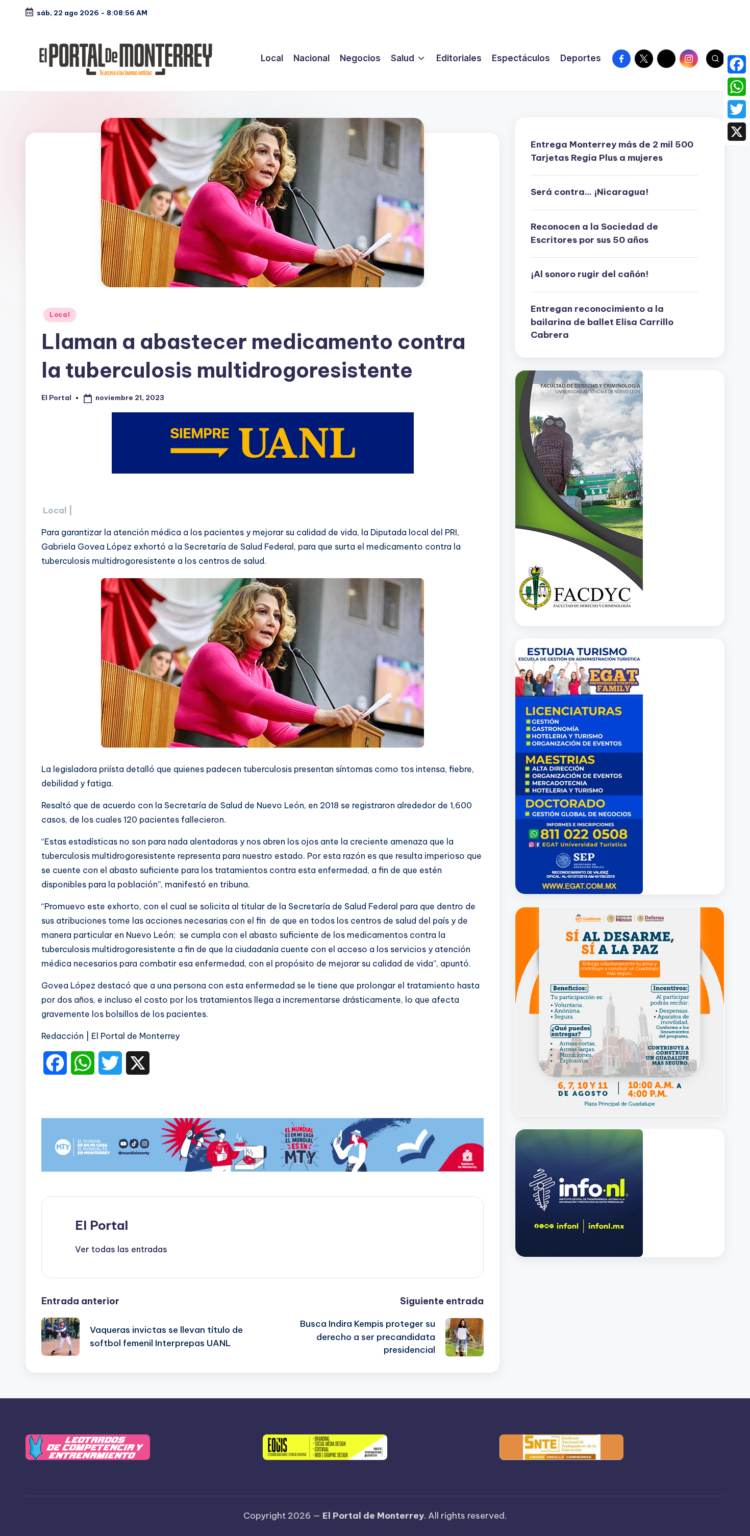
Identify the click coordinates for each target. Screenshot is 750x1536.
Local (59, 314)
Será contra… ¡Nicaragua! (589, 191)
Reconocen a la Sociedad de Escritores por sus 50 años (594, 233)
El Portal (101, 1225)
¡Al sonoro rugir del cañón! (589, 274)
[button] (121, 1249)
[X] (737, 131)
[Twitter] (737, 109)
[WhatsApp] (737, 87)
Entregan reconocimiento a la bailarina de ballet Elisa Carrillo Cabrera (602, 321)
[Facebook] (737, 64)
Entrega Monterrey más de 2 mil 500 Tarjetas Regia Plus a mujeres (612, 151)
